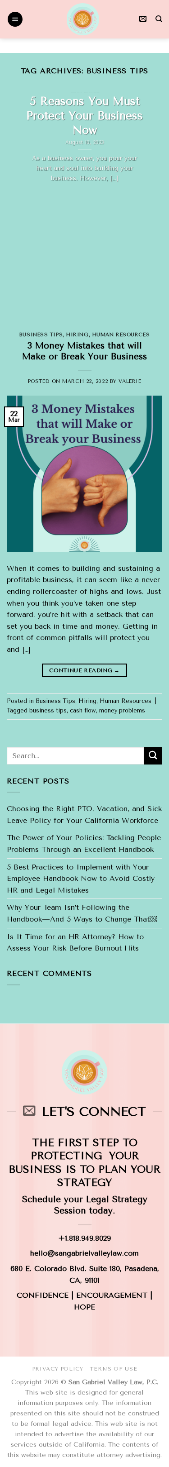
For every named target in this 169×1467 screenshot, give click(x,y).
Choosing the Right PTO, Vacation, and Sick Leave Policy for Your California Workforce (84, 814)
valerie (130, 381)
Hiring (77, 335)
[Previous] (15, 205)
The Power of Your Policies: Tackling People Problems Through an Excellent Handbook (84, 843)
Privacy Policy (57, 1369)
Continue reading (84, 670)
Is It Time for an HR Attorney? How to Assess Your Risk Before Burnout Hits (75, 942)
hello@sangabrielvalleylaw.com (84, 1253)
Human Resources (121, 335)
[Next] (154, 205)
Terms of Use (113, 1369)
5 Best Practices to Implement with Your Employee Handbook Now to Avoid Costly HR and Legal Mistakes (81, 878)
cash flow (83, 710)
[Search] (158, 19)
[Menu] (15, 19)
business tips (48, 710)
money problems (122, 710)
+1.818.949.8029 (84, 1238)
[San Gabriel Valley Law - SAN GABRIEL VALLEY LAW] (82, 19)
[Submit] (153, 756)
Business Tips (41, 335)
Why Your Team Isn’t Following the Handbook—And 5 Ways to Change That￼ (82, 913)
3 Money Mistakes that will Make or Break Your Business (84, 351)
